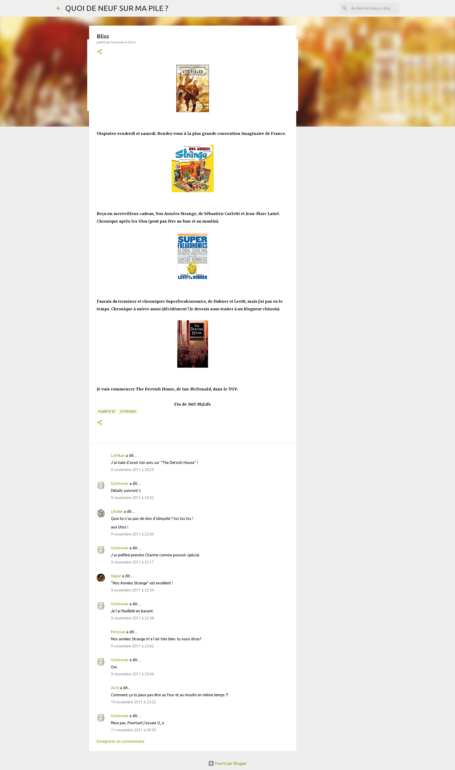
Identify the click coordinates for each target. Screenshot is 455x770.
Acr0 (115, 688)
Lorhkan (118, 455)
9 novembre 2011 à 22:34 (132, 590)
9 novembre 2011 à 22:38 (132, 618)
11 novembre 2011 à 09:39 (133, 730)
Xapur (116, 576)
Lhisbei (117, 511)
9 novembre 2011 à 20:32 (132, 497)
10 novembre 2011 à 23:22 (133, 702)
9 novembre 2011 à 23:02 (132, 646)
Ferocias (118, 632)
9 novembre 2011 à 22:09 (132, 534)
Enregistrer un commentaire (120, 741)
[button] (99, 52)
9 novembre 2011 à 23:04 (132, 674)
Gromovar (119, 483)
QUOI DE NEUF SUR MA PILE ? (116, 8)
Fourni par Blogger (230, 763)
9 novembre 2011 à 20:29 (132, 470)
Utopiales (128, 411)
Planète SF (107, 411)
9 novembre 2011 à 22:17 (132, 562)
